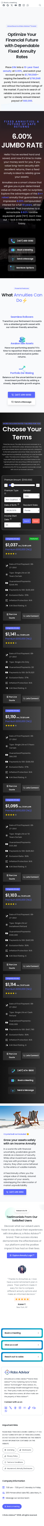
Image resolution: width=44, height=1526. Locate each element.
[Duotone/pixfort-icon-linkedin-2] (6, 1407)
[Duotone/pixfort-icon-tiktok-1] (29, 1407)
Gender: (27, 490)
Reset (35, 521)
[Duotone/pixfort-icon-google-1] (34, 1407)
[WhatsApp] (28, 5)
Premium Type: (11, 490)
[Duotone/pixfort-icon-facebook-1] (15, 1407)
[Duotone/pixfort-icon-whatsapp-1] (6, 1410)
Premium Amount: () (18, 479)
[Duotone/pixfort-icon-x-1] (10, 1407)
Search (26, 521)
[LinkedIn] (20, 5)
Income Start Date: (10, 517)
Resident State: (30, 505)
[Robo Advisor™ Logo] (17, 1372)
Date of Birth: (11, 505)
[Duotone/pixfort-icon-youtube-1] (24, 1407)
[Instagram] (24, 5)
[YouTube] (16, 5)
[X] (12, 5)
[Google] (8, 5)
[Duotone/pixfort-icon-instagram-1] (20, 1407)
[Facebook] (4, 5)
